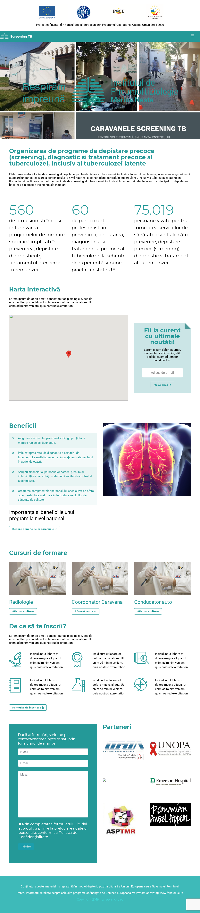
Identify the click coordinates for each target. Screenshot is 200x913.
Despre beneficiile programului (33, 529)
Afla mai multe (21, 611)
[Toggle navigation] (192, 36)
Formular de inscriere (27, 707)
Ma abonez (161, 384)
